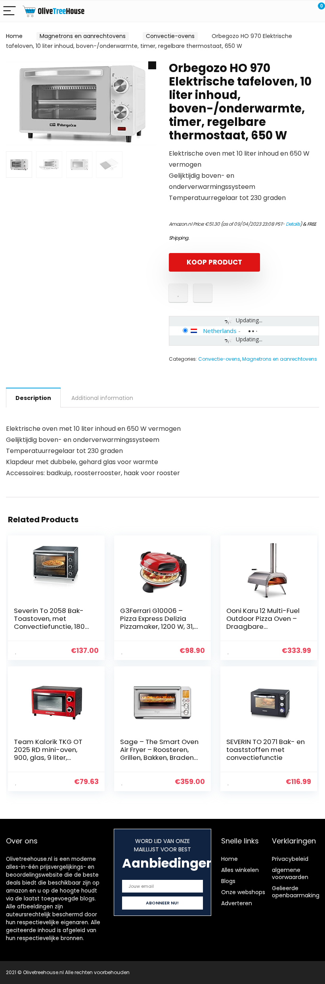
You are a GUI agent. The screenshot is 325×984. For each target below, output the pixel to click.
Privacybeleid (290, 859)
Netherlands (220, 331)
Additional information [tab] (102, 398)
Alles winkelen (240, 870)
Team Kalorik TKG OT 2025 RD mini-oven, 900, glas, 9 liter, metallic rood (48, 753)
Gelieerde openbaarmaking (295, 891)
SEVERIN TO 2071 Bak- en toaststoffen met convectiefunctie (265, 749)
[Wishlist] (300, 11)
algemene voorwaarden (290, 873)
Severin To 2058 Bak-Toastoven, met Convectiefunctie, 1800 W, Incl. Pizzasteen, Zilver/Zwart (51, 626)
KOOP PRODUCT (214, 262)
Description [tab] (33, 398)
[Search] (283, 11)
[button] (152, 65)
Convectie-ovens (170, 36)
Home (14, 36)
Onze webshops (243, 892)
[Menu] (9, 11)
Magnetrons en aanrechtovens (83, 36)
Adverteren (236, 903)
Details (293, 224)
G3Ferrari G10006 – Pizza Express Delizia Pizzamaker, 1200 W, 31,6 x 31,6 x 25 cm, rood (159, 622)
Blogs (228, 881)
